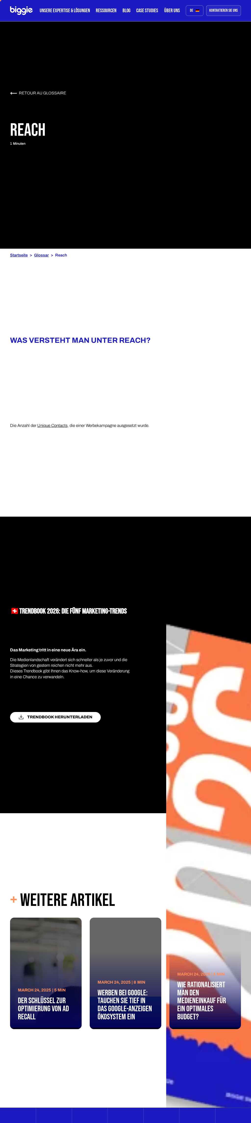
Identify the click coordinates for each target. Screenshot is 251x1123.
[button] (65, 10)
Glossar (41, 255)
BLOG (126, 11)
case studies (147, 11)
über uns (172, 11)
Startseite (19, 255)
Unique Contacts (52, 425)
